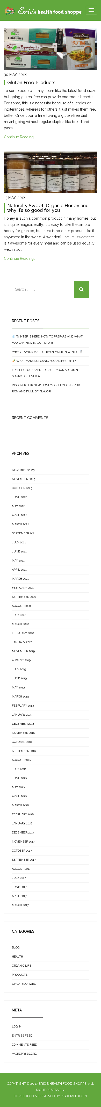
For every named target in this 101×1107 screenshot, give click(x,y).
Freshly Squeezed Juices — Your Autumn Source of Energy (45, 373)
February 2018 (23, 814)
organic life (21, 965)
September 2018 (24, 751)
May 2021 (18, 560)
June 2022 (19, 497)
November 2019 (23, 651)
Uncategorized (24, 984)
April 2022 (19, 515)
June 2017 (19, 887)
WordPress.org (24, 1053)
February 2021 (23, 588)
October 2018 (22, 742)
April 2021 (19, 569)
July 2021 (19, 542)
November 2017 (23, 841)
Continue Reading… (19, 137)
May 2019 (18, 687)
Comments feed (24, 1044)
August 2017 (21, 869)
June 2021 (19, 551)
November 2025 (23, 479)
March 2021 (20, 578)
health (17, 956)
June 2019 (19, 678)
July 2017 (19, 878)
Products (19, 974)
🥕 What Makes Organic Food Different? (44, 361)
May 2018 (18, 787)
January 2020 (22, 642)
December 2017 (23, 832)
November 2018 (23, 733)
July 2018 (19, 769)
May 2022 (18, 506)
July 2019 (19, 669)
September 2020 (24, 597)
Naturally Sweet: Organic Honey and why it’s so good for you (48, 208)
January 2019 (22, 714)
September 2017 (24, 859)
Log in (16, 1026)
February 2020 (23, 633)
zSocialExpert (74, 1096)
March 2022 (20, 524)
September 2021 (24, 533)
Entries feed (22, 1035)
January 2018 (22, 823)
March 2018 (20, 805)
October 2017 (22, 850)
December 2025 (23, 470)
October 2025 (22, 488)
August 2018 (21, 760)
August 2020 (21, 606)
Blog (15, 947)
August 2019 (21, 660)
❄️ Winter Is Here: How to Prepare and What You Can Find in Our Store (47, 339)
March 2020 (20, 624)
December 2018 (23, 723)
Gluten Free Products (31, 82)
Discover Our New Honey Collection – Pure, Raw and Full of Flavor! (47, 388)
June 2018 (19, 778)
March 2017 (20, 905)
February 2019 (23, 705)
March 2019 (20, 696)
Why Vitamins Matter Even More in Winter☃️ (47, 352)
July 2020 (19, 615)
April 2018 (19, 796)
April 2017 (19, 896)
